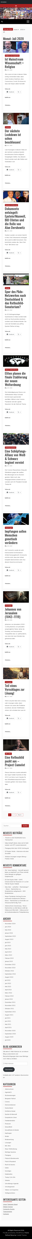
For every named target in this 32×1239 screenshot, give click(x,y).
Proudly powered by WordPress (13, 1233)
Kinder (8, 288)
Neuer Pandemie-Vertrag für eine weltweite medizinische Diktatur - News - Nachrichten (15, 898)
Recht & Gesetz (10, 1164)
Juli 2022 (7, 980)
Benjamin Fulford (10, 1098)
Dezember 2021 (10, 1002)
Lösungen (9, 682)
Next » (20, 815)
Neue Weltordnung (12, 370)
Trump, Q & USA (10, 1177)
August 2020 (9, 1037)
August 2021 (9, 1015)
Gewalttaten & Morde (12, 1130)
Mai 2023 (8, 949)
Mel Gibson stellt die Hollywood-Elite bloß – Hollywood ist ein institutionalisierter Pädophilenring (17, 910)
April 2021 (8, 1027)
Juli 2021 (7, 1018)
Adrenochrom (9, 1089)
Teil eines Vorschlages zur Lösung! (15, 689)
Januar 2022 (9, 999)
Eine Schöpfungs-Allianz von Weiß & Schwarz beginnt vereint (15, 457)
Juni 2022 (8, 983)
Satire (7, 1168)
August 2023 (9, 939)
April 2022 (8, 990)
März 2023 (8, 955)
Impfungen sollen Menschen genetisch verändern (15, 537)
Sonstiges (9, 605)
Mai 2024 (8, 930)
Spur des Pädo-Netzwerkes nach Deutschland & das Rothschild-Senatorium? (15, 299)
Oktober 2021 (9, 1008)
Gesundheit (8, 1127)
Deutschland (9, 1108)
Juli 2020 (7, 1040)
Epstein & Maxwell (11, 205)
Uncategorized (9, 1187)
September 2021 (10, 1012)
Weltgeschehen (11, 447)
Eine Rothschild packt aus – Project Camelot (15, 761)
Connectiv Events (8, 1209)
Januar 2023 (9, 961)
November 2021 (10, 1005)
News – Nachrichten (16, 11)
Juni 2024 (8, 927)
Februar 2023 (9, 958)
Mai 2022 (8, 986)
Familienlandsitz (10, 1120)
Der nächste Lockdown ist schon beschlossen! (13, 136)
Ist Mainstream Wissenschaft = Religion (14, 63)
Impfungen (9, 528)
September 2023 (10, 936)
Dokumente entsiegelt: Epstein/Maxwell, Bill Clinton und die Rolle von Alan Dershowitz (15, 218)
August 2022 (9, 977)
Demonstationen (10, 1105)
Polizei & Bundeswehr (12, 1158)
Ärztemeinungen (10, 1095)
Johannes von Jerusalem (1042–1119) (13, 613)
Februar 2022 (9, 996)
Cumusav (6, 1214)
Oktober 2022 (9, 971)
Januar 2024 (9, 933)
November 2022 (10, 967)
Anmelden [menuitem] (3, 2)
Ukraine (7, 1180)
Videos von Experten (12, 55)
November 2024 (10, 923)
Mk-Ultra (8, 754)
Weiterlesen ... (8, 105)
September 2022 (10, 974)
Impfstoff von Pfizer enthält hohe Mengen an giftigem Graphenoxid (16, 874)
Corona (8, 127)
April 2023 (8, 952)
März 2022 (8, 993)
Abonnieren (9, 1069)
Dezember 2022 (10, 964)
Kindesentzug (9, 1139)
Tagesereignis (7, 1211)
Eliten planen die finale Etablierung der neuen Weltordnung (16, 379)
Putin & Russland (10, 1161)
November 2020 (10, 1030)
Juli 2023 (7, 942)
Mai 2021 (8, 1024)
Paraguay (8, 1155)
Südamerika (8, 1174)
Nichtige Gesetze (10, 1152)
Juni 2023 (8, 945)
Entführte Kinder (10, 1111)
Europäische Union (11, 1117)
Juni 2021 (8, 1021)
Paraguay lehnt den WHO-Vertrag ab (17, 848)
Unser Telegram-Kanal (10, 1204)
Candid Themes (22, 1235)
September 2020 (10, 1034)
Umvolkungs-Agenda (11, 1183)
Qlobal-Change (8, 1207)
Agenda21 (8, 1092)
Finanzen (8, 1124)
